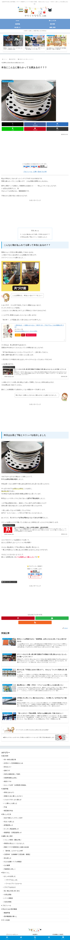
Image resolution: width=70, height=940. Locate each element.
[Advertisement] (35, 74)
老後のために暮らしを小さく (10, 582)
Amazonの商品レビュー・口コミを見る (26, 331)
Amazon (18, 334)
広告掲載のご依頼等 (58, 934)
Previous (1, 43)
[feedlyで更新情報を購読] (52, 618)
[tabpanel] (13, 43)
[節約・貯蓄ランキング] (42, 166)
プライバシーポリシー (12, 934)
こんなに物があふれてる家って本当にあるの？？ (36, 234)
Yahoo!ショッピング (31, 334)
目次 (32, 230)
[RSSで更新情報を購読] (35, 622)
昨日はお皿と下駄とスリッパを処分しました (34, 237)
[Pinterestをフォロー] (18, 618)
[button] (57, 129)
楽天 (23, 334)
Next (69, 43)
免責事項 (35, 934)
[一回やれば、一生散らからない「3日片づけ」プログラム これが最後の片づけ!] (7, 331)
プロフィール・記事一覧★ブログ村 (35, 171)
